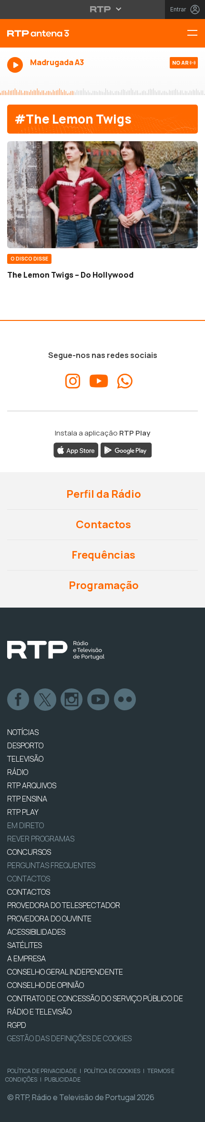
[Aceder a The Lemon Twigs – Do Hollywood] (102, 194)
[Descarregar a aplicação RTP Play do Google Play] (126, 449)
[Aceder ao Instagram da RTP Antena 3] (73, 381)
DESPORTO (25, 745)
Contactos (102, 524)
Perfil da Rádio (102, 494)
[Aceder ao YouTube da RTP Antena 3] (99, 381)
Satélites (24, 945)
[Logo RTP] (55, 650)
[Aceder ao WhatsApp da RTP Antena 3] (125, 381)
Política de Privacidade (42, 1071)
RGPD (16, 1025)
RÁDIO (17, 772)
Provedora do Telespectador (63, 905)
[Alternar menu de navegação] (196, 33)
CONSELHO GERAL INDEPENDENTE (65, 972)
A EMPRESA (26, 958)
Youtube (98, 699)
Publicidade (62, 1079)
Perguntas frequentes (51, 865)
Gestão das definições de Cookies (69, 1038)
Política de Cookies (112, 1071)
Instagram (72, 699)
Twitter (45, 699)
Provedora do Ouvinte (49, 918)
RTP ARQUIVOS (31, 785)
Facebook (18, 699)
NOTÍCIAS (23, 732)
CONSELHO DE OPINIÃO (45, 985)
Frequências (102, 555)
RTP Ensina (27, 798)
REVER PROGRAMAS (40, 838)
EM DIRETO (25, 825)
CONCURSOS (29, 852)
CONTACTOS (28, 892)
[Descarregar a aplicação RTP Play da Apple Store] (76, 449)
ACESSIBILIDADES (36, 932)
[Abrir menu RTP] (102, 9)
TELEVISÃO (25, 759)
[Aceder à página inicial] (68, 33)
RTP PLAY (23, 812)
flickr (125, 699)
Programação (103, 585)
